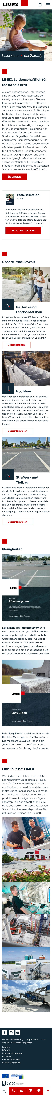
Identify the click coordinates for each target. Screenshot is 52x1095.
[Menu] (48, 4)
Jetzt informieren (17, 431)
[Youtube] (18, 1032)
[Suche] (4, 1091)
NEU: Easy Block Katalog (26, 705)
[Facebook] (4, 1032)
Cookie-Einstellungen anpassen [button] (17, 1043)
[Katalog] (40, 5)
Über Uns (14, 176)
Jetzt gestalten (16, 344)
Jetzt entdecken (23, 230)
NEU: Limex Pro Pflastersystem (26, 605)
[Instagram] (11, 1032)
